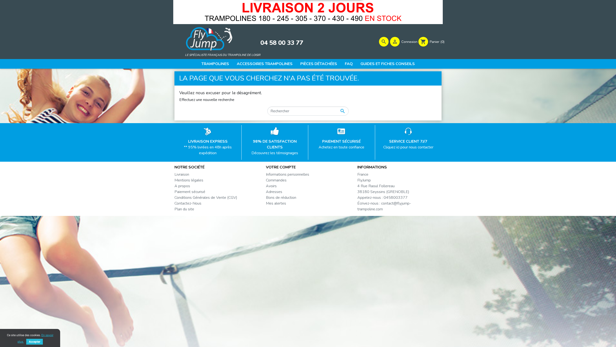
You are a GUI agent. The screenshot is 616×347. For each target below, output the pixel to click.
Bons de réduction (281, 197)
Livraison (181, 174)
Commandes (276, 180)
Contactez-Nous (187, 203)
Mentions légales (188, 180)
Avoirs (271, 186)
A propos (182, 186)
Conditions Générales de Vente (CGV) (205, 197)
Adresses (274, 191)
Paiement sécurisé (189, 191)
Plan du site (184, 209)
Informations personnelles (287, 174)
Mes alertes (276, 203)
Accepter (34, 341)
